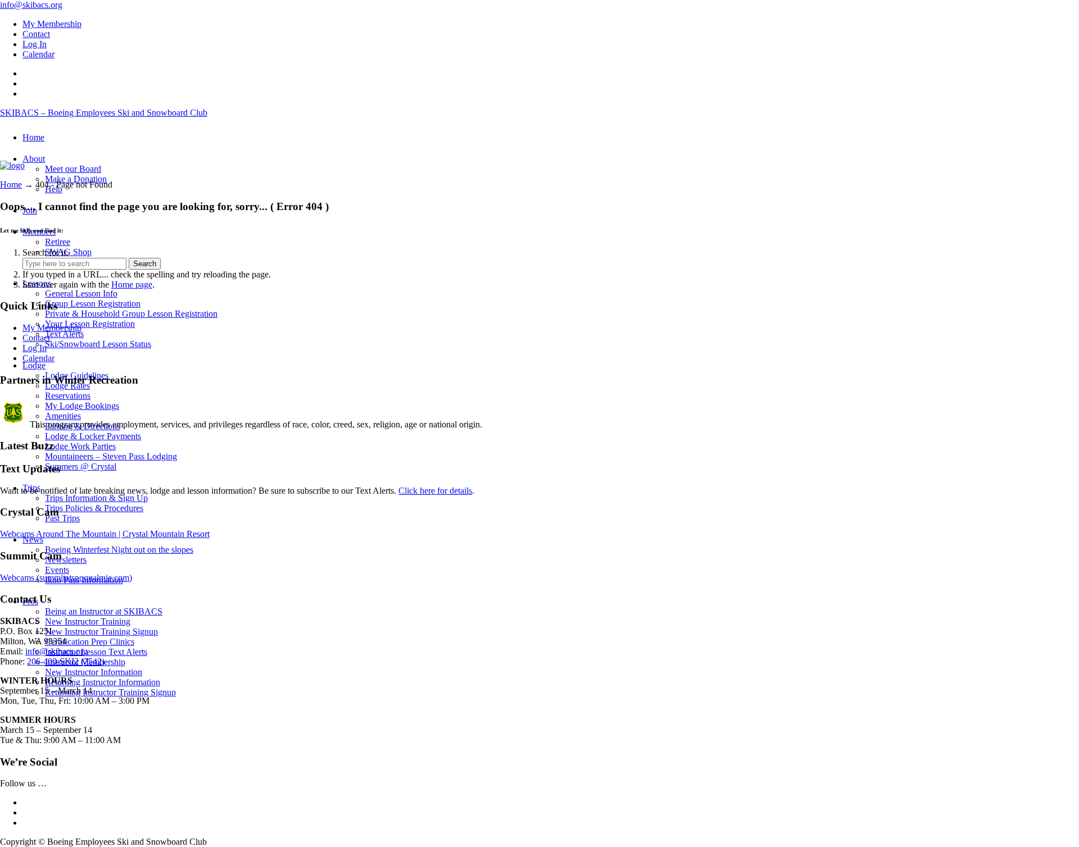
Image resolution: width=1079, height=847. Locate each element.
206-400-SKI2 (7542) (66, 661)
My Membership (51, 24)
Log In (34, 44)
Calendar (38, 54)
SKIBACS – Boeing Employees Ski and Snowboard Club (103, 112)
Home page (131, 284)
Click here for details (435, 490)
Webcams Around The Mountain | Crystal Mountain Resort (105, 534)
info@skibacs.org (31, 5)
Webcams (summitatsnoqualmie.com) (66, 577)
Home (11, 184)
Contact (36, 34)
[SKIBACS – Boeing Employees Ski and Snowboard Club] (12, 165)
